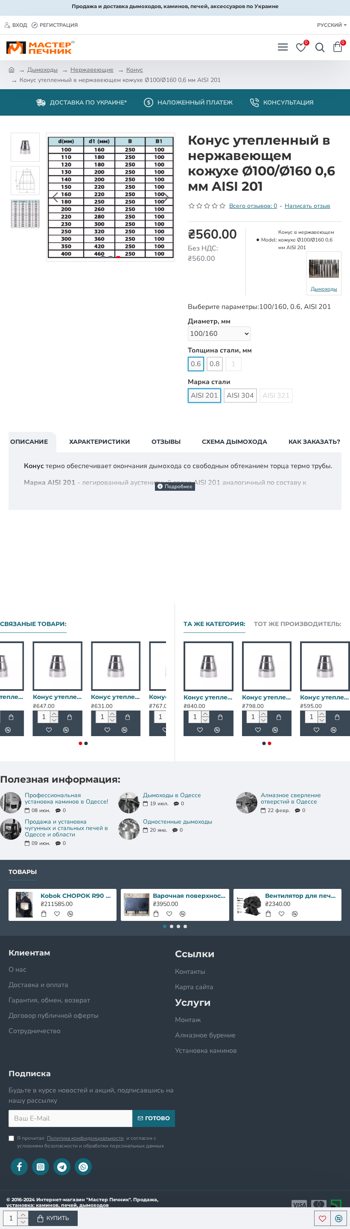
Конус (134, 70)
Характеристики (99, 442)
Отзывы (166, 442)
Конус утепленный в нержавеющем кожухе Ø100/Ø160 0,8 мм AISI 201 (83, 697)
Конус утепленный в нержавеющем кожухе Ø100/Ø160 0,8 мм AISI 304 (308, 697)
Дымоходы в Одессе (172, 795)
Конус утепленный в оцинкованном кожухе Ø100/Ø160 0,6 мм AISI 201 (25, 697)
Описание (29, 442)
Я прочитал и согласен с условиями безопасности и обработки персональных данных (90, 1142)
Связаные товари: (33, 624)
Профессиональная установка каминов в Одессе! (66, 798)
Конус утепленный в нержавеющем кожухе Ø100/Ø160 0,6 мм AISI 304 (141, 697)
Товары (23, 872)
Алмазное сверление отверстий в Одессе (291, 798)
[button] (55, 197)
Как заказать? (314, 442)
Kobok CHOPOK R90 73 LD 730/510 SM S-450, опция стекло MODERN (77, 896)
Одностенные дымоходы (177, 821)
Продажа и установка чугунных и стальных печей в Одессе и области (66, 828)
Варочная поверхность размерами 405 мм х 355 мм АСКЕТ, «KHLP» (189, 896)
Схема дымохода (234, 442)
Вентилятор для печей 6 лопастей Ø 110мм (301, 896)
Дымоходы (42, 70)
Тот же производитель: (297, 624)
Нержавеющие (92, 70)
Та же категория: (214, 624)
